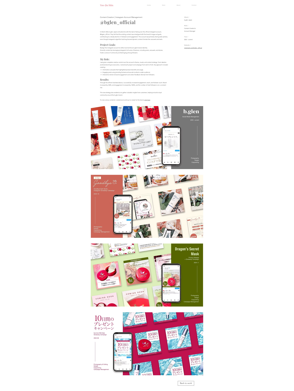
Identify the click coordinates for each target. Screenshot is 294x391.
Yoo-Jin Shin (106, 5)
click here (147, 100)
